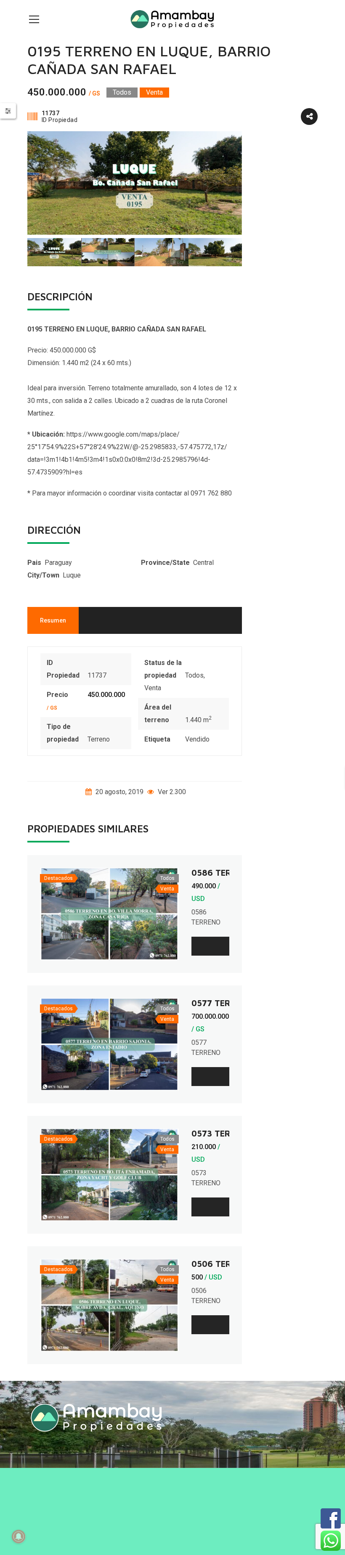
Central (203, 563)
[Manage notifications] (18, 1536)
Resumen (53, 620)
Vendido (197, 739)
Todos (194, 675)
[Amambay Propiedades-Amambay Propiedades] (172, 19)
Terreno (99, 739)
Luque (72, 575)
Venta (152, 688)
